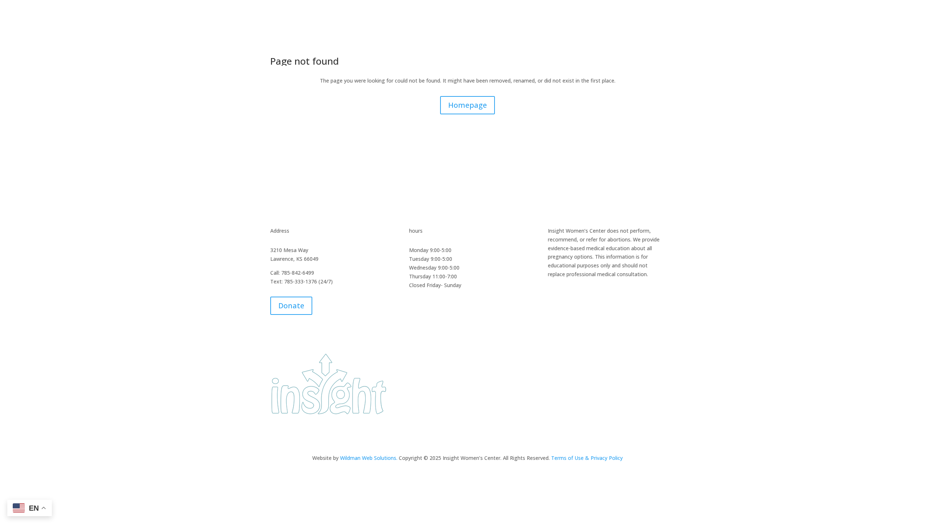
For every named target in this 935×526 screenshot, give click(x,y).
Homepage (467, 105)
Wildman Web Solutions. (369, 457)
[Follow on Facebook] (460, 434)
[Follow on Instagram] (475, 434)
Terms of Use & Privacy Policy (587, 457)
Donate (291, 305)
